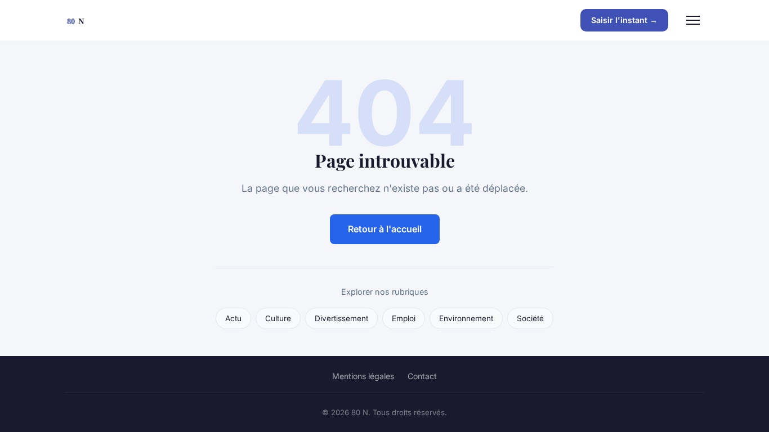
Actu (233, 318)
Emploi (403, 318)
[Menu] (693, 20)
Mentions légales (363, 376)
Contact (422, 376)
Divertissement (341, 318)
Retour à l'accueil (385, 229)
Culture (278, 318)
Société (530, 318)
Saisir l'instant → (624, 20)
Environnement (466, 318)
